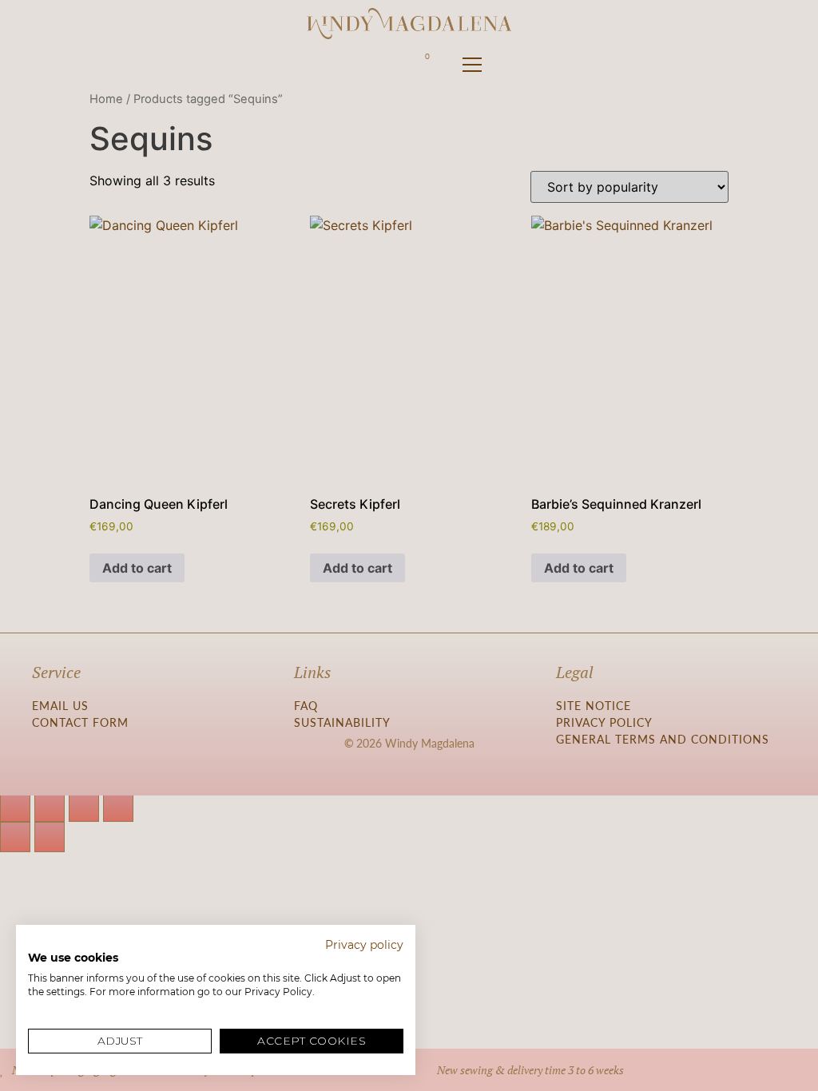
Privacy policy (364, 944)
